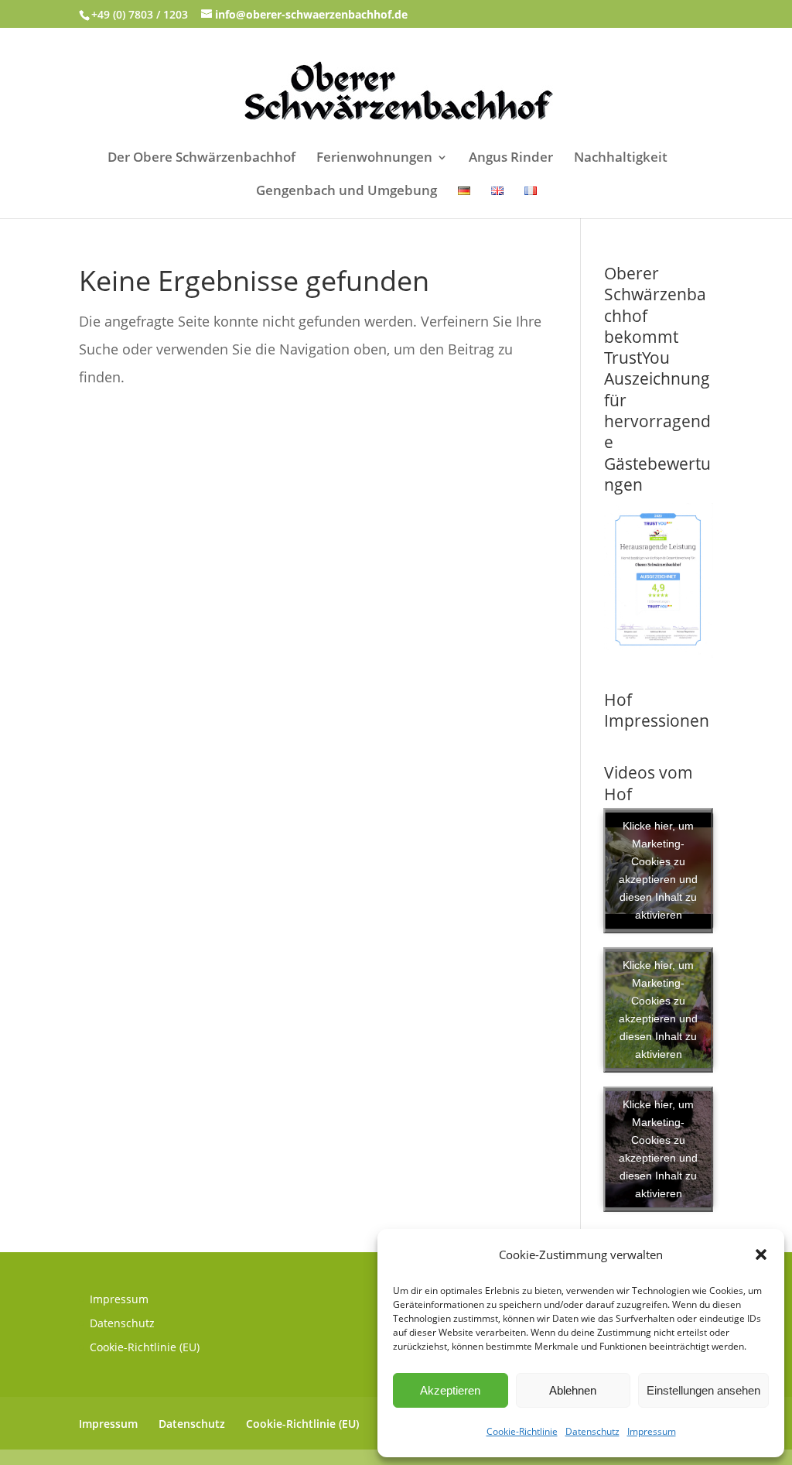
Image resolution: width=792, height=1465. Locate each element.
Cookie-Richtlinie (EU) (145, 1347)
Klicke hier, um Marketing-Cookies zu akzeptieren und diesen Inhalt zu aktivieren (658, 870)
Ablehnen (572, 1390)
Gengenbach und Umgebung (346, 192)
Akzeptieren (450, 1390)
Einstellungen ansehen (703, 1390)
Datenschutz (592, 1431)
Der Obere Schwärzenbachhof (201, 159)
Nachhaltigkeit (620, 159)
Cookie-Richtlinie (522, 1431)
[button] (761, 1254)
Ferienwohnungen (374, 159)
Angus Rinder (511, 159)
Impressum (651, 1431)
